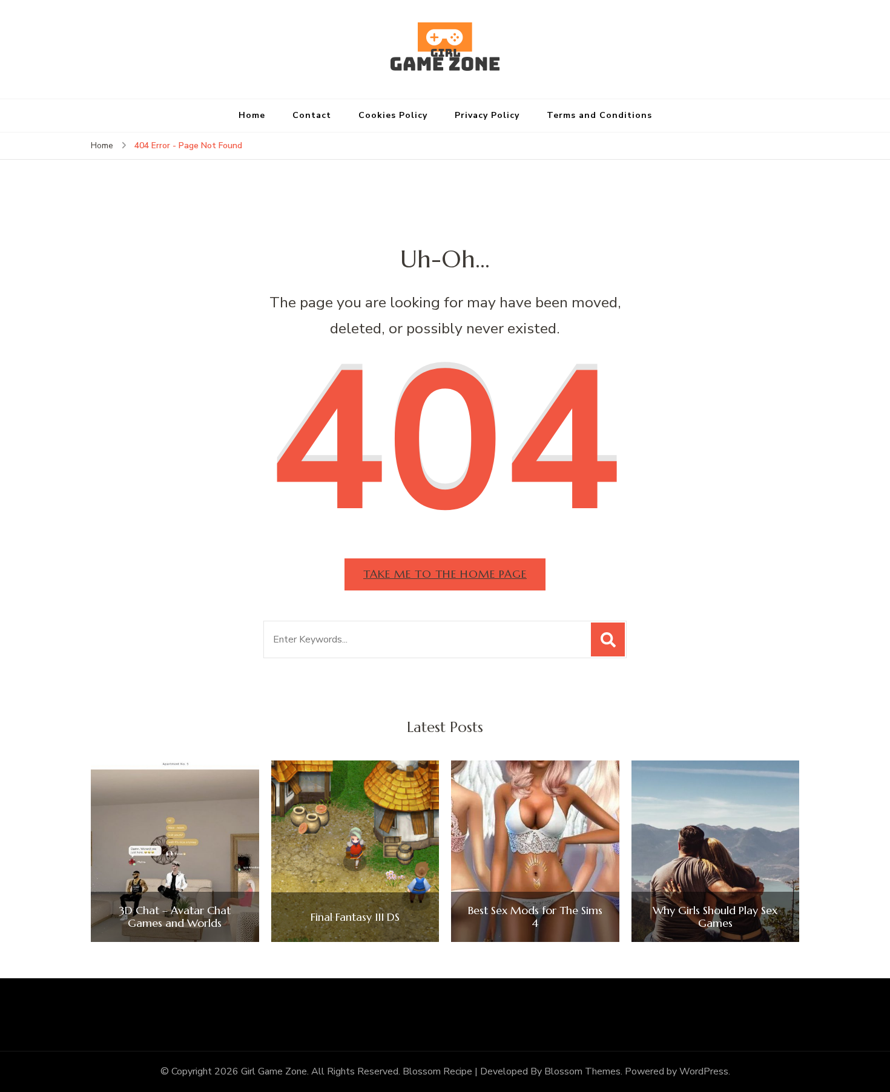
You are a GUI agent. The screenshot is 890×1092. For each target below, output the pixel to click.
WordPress (703, 1071)
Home (252, 115)
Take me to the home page (445, 574)
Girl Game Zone (274, 1071)
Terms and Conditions (599, 115)
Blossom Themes (582, 1071)
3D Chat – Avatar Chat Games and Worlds (175, 917)
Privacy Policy (487, 115)
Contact (311, 115)
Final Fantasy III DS (355, 917)
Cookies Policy (392, 115)
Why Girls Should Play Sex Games (715, 917)
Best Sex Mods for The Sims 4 (535, 917)
